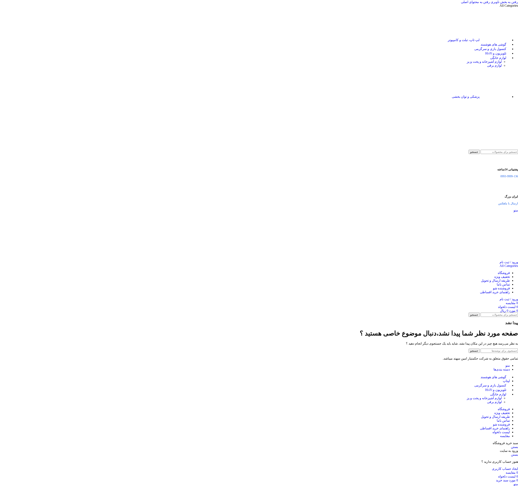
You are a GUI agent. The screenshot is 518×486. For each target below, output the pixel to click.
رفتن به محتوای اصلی (475, 2)
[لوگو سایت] (498, 148)
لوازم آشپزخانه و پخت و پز (484, 61)
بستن (514, 447)
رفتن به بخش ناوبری (504, 2)
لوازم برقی (494, 65)
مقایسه (505, 436)
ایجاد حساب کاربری (505, 468)
